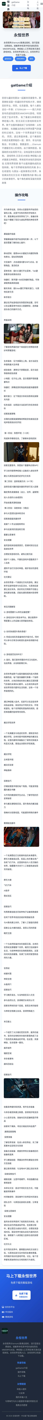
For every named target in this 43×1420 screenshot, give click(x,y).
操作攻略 (21, 1372)
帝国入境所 (21, 1389)
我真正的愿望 (21, 1405)
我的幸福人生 (21, 1397)
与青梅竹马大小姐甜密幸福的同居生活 (21, 1401)
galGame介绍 (21, 1368)
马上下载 (23, 68)
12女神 (21, 1393)
